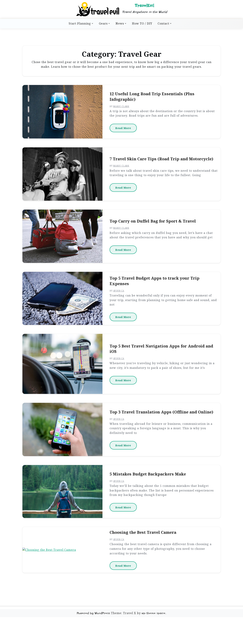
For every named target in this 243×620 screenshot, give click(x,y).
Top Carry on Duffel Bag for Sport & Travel (153, 221)
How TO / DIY (142, 23)
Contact (163, 23)
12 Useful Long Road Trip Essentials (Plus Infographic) (152, 96)
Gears (103, 23)
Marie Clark (121, 106)
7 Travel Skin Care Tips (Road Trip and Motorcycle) (161, 158)
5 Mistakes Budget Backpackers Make (148, 474)
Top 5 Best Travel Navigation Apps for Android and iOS (161, 349)
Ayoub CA (118, 290)
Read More (123, 128)
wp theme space (153, 613)
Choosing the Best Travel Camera (143, 532)
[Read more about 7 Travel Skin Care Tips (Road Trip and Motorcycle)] (62, 174)
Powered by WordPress (93, 613)
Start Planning (80, 23)
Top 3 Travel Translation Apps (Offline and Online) (161, 412)
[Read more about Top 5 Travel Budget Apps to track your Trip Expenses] (62, 298)
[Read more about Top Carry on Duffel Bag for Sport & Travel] (62, 236)
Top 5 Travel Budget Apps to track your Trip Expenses (154, 281)
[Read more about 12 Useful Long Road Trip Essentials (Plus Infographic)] (62, 111)
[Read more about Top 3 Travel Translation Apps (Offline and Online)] (62, 429)
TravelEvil (144, 5)
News (120, 23)
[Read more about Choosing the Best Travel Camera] (49, 549)
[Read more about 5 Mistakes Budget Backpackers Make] (62, 491)
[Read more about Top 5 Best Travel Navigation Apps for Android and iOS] (62, 364)
